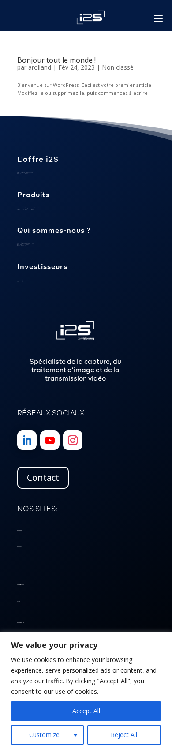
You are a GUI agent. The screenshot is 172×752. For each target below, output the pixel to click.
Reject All (124, 734)
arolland (39, 67)
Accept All (86, 711)
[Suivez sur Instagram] (72, 440)
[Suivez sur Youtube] (50, 440)
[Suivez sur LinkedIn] (27, 440)
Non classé (118, 67)
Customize (44, 734)
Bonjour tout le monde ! (56, 60)
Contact (43, 477)
